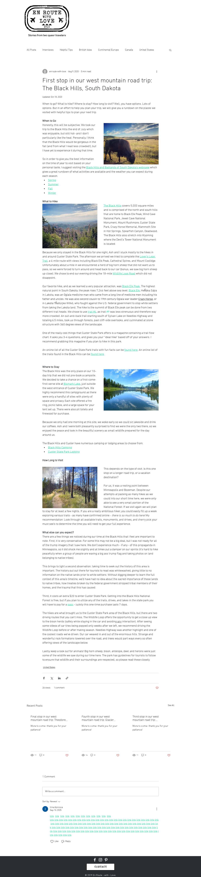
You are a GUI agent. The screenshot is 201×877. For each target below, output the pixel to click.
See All (171, 705)
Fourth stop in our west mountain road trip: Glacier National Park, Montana (98, 718)
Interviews (48, 50)
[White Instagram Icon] (100, 860)
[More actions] (157, 71)
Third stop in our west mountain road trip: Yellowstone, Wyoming (146, 718)
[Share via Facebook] (43, 678)
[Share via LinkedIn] (59, 678)
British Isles (85, 50)
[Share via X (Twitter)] (51, 678)
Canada (129, 50)
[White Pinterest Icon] (106, 860)
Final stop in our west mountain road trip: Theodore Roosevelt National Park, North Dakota (49, 718)
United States (146, 50)
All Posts (31, 50)
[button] (170, 50)
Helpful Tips (66, 50)
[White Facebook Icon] (94, 860)
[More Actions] (157, 809)
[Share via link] (66, 678)
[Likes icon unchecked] (52, 841)
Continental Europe (108, 50)
